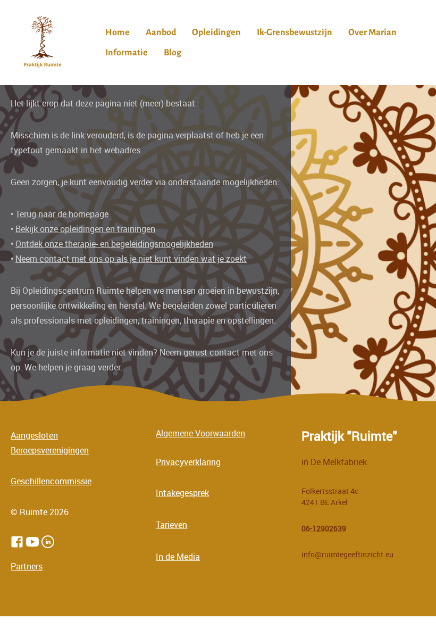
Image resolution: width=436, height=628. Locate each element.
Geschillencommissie (51, 481)
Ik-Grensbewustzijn (294, 32)
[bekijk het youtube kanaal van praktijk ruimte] (32, 541)
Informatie (126, 52)
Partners (27, 566)
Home (117, 32)
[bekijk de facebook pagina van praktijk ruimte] (17, 541)
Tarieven (171, 525)
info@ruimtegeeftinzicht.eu (347, 554)
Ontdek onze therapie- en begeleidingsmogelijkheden (114, 244)
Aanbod (161, 32)
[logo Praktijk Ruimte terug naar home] (42, 43)
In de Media (178, 557)
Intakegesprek (182, 493)
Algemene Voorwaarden (200, 433)
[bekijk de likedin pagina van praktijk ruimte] (47, 541)
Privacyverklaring (188, 462)
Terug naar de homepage (61, 214)
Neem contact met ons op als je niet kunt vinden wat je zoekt (131, 259)
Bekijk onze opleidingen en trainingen (85, 229)
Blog (172, 52)
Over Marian (372, 32)
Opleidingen (216, 32)
